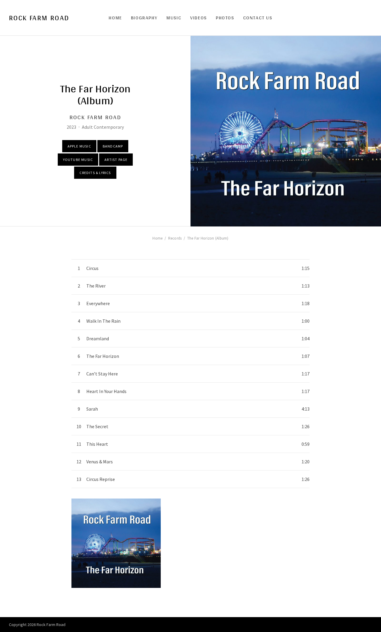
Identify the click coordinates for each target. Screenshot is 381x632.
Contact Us (257, 17)
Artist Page (115, 159)
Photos (225, 17)
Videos (198, 17)
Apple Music (79, 146)
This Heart (97, 444)
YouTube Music (78, 159)
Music (173, 17)
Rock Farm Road (39, 18)
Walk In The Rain (103, 321)
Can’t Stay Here (102, 374)
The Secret (97, 426)
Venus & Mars (99, 462)
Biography (144, 17)
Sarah (92, 409)
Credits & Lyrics (95, 172)
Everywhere (98, 303)
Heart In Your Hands (106, 391)
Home (115, 17)
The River (96, 286)
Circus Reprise (100, 479)
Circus (92, 268)
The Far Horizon (102, 356)
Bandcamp (113, 146)
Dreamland (97, 338)
